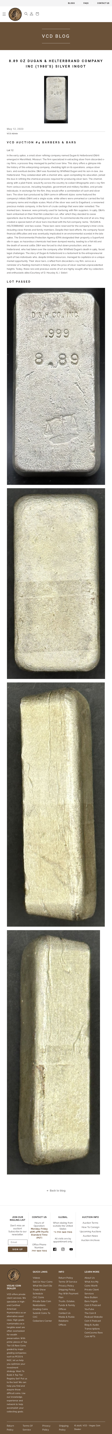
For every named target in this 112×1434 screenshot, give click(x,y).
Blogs (71, 3)
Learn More (92, 1272)
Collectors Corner (42, 1321)
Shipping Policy (67, 1289)
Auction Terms (90, 1223)
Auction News (90, 1236)
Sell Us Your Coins (43, 1281)
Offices (62, 1325)
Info (61, 1272)
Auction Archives (90, 1240)
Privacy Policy (66, 1285)
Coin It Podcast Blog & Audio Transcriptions (93, 1325)
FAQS (85, 3)
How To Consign (90, 1227)
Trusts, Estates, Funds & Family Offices (67, 1305)
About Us (90, 1278)
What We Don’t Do (42, 1285)
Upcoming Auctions (90, 1231)
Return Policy (66, 1278)
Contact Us (103, 3)
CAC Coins (38, 1297)
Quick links (40, 1272)
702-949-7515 (39, 1250)
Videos (36, 1278)
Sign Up (17, 1249)
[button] (4, 14)
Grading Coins (40, 1309)
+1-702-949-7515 (63, 1232)
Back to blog (57, 1190)
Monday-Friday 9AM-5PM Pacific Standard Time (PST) (39, 1233)
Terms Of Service (68, 1281)
